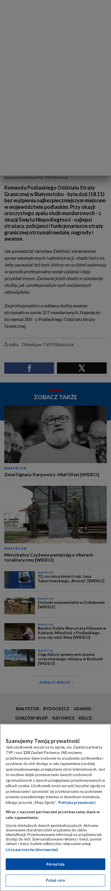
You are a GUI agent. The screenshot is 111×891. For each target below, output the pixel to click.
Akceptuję (55, 864)
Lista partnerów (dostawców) (32, 849)
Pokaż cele (55, 880)
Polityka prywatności (77, 802)
